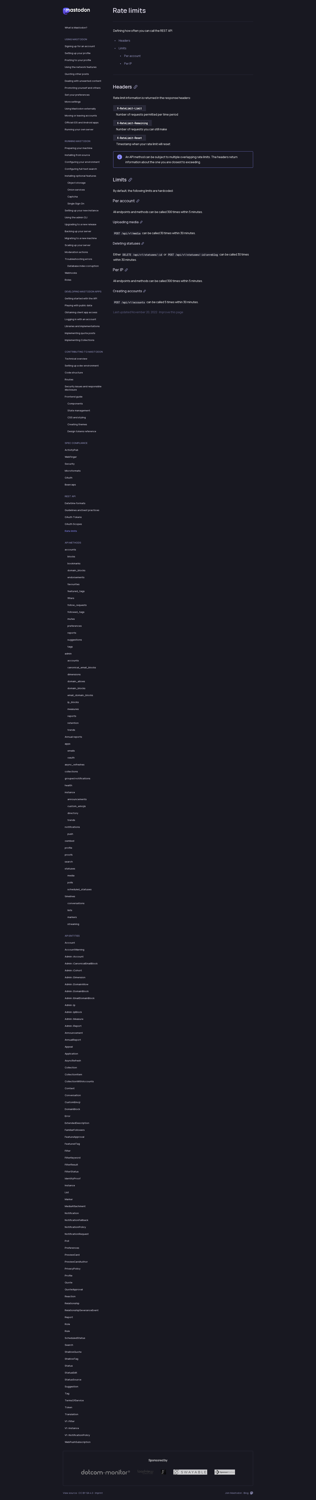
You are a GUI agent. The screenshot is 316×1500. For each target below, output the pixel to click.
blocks (71, 556)
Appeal (69, 1046)
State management (78, 410)
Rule (67, 1331)
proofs (69, 854)
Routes (69, 379)
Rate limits (71, 531)
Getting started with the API (81, 298)
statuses (70, 868)
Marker (69, 1199)
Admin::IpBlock (73, 1012)
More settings (73, 101)
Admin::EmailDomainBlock (80, 998)
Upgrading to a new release (80, 224)
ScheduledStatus (75, 1338)
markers (72, 917)
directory (72, 813)
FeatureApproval (74, 1136)
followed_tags (75, 612)
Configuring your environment (82, 162)
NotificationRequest (77, 1234)
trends (71, 729)
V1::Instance (72, 1428)
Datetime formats (75, 503)
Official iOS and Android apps (82, 122)
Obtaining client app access (81, 312)
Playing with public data (78, 305)
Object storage (76, 182)
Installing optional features (80, 175)
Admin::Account (74, 956)
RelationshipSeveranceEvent (82, 1310)
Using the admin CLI (76, 217)
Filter (68, 1150)
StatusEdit (71, 1372)
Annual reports (73, 736)
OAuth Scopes (73, 524)
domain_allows (76, 681)
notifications (72, 827)
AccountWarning (74, 949)
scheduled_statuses (79, 889)
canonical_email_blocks (81, 667)
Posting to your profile (78, 60)
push (70, 834)
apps (67, 743)
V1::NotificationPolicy (77, 1435)
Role (67, 1324)
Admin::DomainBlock (77, 991)
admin (68, 653)
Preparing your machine (78, 148)
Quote (68, 1282)
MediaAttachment (75, 1206)
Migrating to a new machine (81, 238)
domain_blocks (76, 570)
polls (70, 882)
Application (71, 1053)
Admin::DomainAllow (76, 984)
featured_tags (76, 591)
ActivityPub (71, 450)
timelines (70, 896)
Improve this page (171, 312)
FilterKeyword (72, 1157)
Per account (132, 56)
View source (70, 1493)
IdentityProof (72, 1178)
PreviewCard (72, 1254)
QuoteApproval (74, 1289)
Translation (71, 1414)
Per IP (128, 64)
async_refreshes (74, 764)
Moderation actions (76, 252)
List (67, 1192)
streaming (73, 924)
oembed (69, 840)
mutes (71, 619)
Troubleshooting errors (78, 259)
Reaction (70, 1296)
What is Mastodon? (76, 27)
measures (73, 709)
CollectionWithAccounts (79, 1081)
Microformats (73, 470)
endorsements (75, 577)
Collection (71, 1067)
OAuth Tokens (73, 517)
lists (69, 910)
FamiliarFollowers (75, 1130)
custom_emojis (76, 806)
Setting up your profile (78, 53)
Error (67, 1116)
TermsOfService (74, 1400)
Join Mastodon (233, 1493)
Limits (122, 48)
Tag (67, 1393)
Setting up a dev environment (82, 365)
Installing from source (77, 155)
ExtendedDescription (77, 1123)
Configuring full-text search (81, 168)
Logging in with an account (80, 319)
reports (71, 632)
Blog (246, 1493)
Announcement (74, 1032)
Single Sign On (75, 203)
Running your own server (79, 129)
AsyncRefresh (73, 1060)
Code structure (74, 372)
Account (70, 942)
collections (71, 771)
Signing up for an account (80, 46)
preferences (74, 625)
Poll (67, 1240)
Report (69, 1317)
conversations (75, 903)
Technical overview (76, 358)
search (69, 861)
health (68, 785)
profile (68, 847)
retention (73, 723)
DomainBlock (72, 1109)
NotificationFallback (76, 1220)
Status (69, 1365)
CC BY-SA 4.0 (85, 1493)
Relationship (72, 1303)
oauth (71, 757)
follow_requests (77, 605)
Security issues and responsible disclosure (83, 388)
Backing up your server (78, 231)
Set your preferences (77, 94)
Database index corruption (83, 266)
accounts (70, 549)
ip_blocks (73, 702)
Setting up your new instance (82, 210)
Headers (124, 41)
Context (70, 1088)
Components (75, 403)
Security (70, 463)
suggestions (74, 639)
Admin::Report (73, 1025)
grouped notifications (77, 778)
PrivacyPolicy (72, 1268)
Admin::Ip (70, 1005)
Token (68, 1407)
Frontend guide (73, 396)
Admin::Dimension (75, 977)
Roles (68, 279)
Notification (72, 1213)
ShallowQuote (73, 1351)
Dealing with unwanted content (83, 80)
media (70, 875)
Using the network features (81, 67)
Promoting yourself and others (83, 87)
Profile (68, 1275)
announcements (77, 799)
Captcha (72, 196)
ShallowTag (71, 1358)
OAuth (68, 477)
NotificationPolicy (75, 1227)
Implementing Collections (79, 340)
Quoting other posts (77, 74)
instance (70, 792)
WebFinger (71, 456)
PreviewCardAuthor (76, 1261)
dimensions (74, 674)
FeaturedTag (72, 1143)
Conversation (73, 1095)
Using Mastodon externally (80, 108)
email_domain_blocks (80, 695)
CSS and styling (76, 417)
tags (70, 646)
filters (70, 598)
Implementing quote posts (80, 333)
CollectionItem (73, 1074)
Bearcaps (70, 484)
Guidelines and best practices (82, 510)
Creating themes (77, 424)
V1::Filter (70, 1421)
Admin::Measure (74, 1019)
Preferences (72, 1247)
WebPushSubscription (78, 1442)
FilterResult (71, 1164)
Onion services (76, 189)
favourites (73, 584)
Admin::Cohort (73, 970)
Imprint (99, 1493)
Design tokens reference (81, 431)
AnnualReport (73, 1039)
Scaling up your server (78, 245)
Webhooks (71, 272)
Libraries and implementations (82, 326)
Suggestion (71, 1386)
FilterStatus (72, 1171)
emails (71, 750)
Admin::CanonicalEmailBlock (81, 963)
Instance (70, 1185)
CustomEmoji (72, 1102)
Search (69, 1345)
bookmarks (73, 563)
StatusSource (73, 1379)
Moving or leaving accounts (81, 115)
